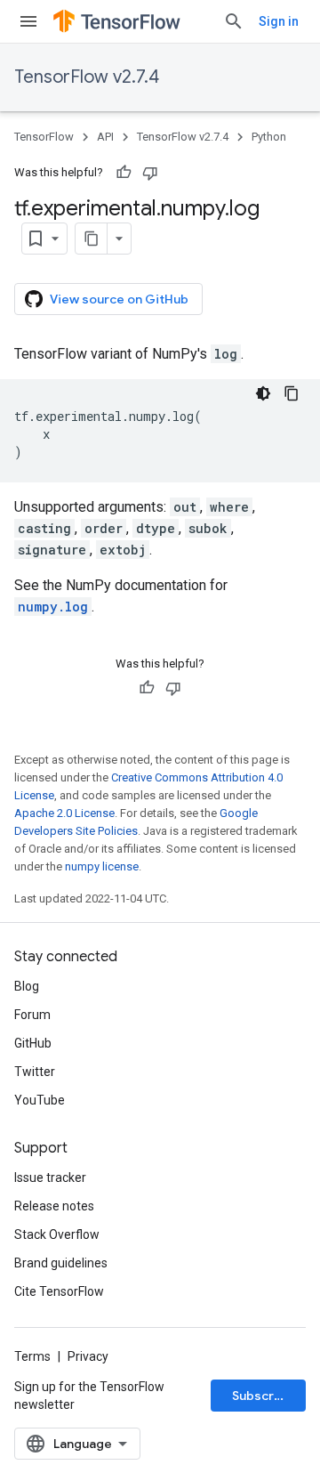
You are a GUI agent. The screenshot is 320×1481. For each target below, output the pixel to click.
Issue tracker (50, 1177)
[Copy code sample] (291, 393)
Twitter (34, 1071)
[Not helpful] (150, 172)
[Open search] (233, 21)
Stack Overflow (57, 1234)
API (105, 136)
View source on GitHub (119, 299)
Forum (32, 1015)
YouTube (39, 1100)
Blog (26, 986)
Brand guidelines (61, 1263)
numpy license (102, 866)
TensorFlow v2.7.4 (86, 77)
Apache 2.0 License (64, 813)
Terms (32, 1356)
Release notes (54, 1206)
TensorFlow (44, 136)
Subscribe (262, 1396)
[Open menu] (28, 21)
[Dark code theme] (263, 393)
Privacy (88, 1356)
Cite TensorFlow (59, 1291)
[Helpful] (123, 172)
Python (269, 136)
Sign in (279, 21)
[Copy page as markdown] (92, 238)
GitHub (33, 1043)
